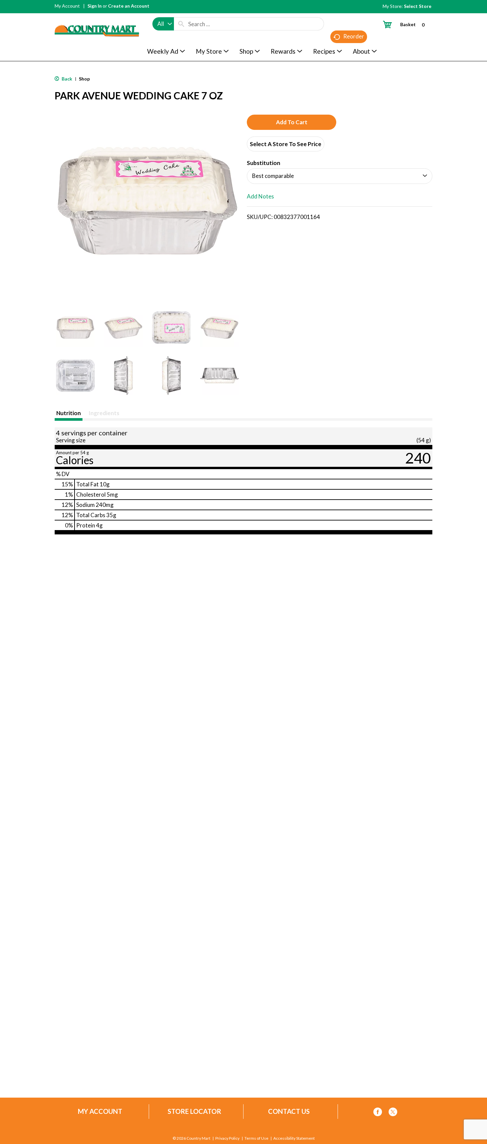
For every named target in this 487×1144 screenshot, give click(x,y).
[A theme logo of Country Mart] (97, 18)
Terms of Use (256, 1138)
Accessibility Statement (294, 1138)
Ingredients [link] (103, 412)
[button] (75, 327)
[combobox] (163, 23)
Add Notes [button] (260, 196)
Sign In (94, 6)
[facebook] (377, 1113)
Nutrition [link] (68, 412)
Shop (84, 79)
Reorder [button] (353, 36)
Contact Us (289, 1111)
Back (66, 79)
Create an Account (128, 6)
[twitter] (393, 1113)
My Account (67, 6)
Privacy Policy (227, 1138)
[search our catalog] (181, 23)
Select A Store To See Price (285, 143)
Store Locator (194, 1111)
